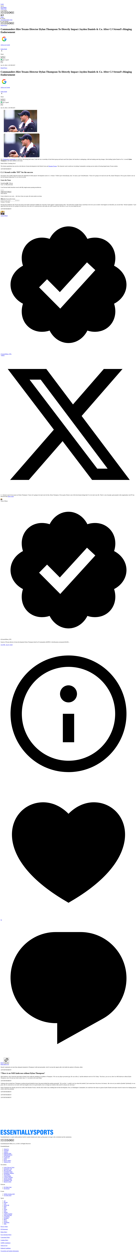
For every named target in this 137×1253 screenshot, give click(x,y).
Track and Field (8, 1215)
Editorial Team (7, 1153)
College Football (8, 1213)
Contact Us (6, 1157)
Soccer (5, 1221)
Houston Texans (53, 166)
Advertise (6, 1150)
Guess (17, 200)
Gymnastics (7, 1216)
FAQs (5, 1159)
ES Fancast (6, 1188)
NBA (5, 1206)
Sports (3, 18)
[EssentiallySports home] (27, 1134)
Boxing (6, 1202)
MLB (5, 1219)
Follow (3, 355)
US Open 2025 (7, 1195)
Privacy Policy (7, 1160)
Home (2, 25)
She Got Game (7, 1170)
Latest (2, 4)
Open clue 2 (6, 192)
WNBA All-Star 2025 (9, 1194)
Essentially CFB (8, 1180)
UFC (5, 1211)
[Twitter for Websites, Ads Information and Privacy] (68, 781)
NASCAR (6, 1205)
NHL (5, 1224)
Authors (6, 1152)
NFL (5, 1208)
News (5, 25)
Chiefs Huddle (7, 1176)
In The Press (7, 1156)
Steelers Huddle (8, 1179)
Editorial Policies (8, 1154)
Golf (5, 1203)
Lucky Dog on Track (9, 1167)
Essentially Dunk (8, 1171)
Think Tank (4, 8)
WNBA (6, 1212)
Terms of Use (7, 1162)
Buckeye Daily (7, 1181)
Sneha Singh (4, 49)
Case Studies (5, 21)
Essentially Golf (8, 1168)
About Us (6, 1149)
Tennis (5, 1209)
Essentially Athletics (9, 1173)
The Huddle (7, 1174)
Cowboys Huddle (8, 1177)
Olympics (6, 1218)
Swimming (6, 1222)
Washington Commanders (9, 159)
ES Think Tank (7, 1187)
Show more (11, 496)
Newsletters (4, 7)
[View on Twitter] (68, 492)
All (4, 1201)
